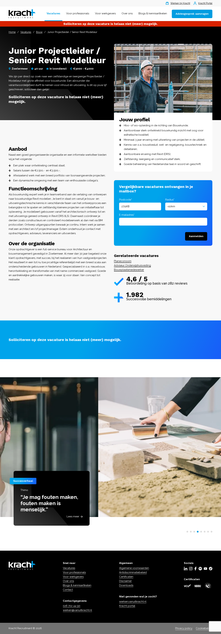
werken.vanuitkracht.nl (132, 601)
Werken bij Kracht (180, 3)
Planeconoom (122, 261)
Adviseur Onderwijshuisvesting (132, 265)
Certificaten (126, 576)
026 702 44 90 (71, 605)
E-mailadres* (126, 214)
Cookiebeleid (204, 628)
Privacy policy (183, 628)
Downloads (126, 585)
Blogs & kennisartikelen (152, 13)
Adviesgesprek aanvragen (192, 13)
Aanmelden (196, 236)
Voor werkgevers (105, 13)
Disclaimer (125, 581)
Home (12, 32)
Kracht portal (127, 605)
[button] (187, 532)
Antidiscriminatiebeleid (133, 572)
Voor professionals (77, 13)
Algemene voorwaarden (134, 568)
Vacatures (53, 13)
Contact (68, 589)
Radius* (169, 199)
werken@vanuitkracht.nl (77, 610)
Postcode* (125, 199)
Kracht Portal (205, 3)
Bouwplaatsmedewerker (129, 269)
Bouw (39, 32)
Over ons (127, 13)
